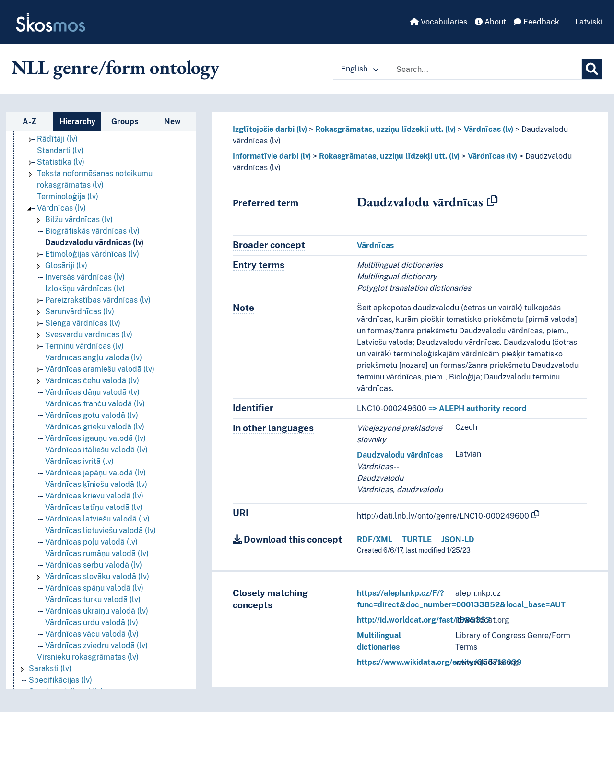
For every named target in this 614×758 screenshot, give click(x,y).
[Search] (591, 69)
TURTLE (417, 539)
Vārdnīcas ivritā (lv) (79, 461)
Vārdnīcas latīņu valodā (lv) (93, 507)
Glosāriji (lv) (66, 265)
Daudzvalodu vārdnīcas (400, 455)
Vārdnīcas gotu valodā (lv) (91, 415)
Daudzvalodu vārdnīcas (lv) (94, 242)
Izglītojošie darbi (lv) (270, 129)
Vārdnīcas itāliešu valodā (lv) (96, 449)
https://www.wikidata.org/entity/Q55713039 (439, 662)
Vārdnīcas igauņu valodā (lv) (95, 438)
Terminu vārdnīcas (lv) (84, 346)
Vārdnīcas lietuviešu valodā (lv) (100, 530)
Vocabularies (443, 21)
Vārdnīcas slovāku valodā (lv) (97, 576)
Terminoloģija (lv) (67, 196)
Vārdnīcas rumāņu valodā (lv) (97, 553)
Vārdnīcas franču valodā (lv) (95, 403)
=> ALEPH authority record (477, 408)
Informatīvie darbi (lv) (272, 156)
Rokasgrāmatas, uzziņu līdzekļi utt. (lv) (385, 129)
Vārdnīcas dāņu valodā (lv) (92, 392)
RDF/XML (374, 539)
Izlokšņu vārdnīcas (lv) (85, 288)
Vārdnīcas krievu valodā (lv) (94, 495)
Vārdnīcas (375, 245)
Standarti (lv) (60, 150)
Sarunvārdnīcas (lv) (79, 311)
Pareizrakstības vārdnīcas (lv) (98, 300)
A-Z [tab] (29, 121)
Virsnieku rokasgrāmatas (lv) (88, 657)
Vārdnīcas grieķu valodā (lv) (94, 426)
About (494, 21)
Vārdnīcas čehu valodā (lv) (92, 380)
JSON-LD (457, 539)
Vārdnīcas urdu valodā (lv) (91, 622)
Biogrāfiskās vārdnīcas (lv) (92, 231)
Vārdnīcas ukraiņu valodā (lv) (96, 611)
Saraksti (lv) (50, 668)
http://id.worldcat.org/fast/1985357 (424, 620)
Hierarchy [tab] (77, 121)
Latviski (588, 21)
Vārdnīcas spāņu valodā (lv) (94, 587)
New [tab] (172, 121)
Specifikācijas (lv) (60, 680)
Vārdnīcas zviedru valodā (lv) (96, 645)
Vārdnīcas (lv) (61, 208)
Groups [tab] (124, 121)
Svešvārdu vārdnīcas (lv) (88, 334)
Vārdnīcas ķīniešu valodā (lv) (96, 484)
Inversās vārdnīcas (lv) (85, 277)
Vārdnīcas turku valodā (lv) (93, 599)
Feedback (540, 21)
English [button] (355, 68)
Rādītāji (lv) (57, 138)
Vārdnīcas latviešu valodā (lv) (97, 518)
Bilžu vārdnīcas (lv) (79, 219)
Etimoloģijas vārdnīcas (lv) (92, 254)
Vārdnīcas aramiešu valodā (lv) (99, 369)
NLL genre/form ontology (115, 67)
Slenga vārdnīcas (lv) (82, 323)
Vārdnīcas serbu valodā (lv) (93, 564)
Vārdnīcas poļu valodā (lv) (91, 541)
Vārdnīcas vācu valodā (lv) (92, 634)
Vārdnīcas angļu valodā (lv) (93, 357)
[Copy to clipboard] (492, 201)
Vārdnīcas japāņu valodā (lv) (95, 472)
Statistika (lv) (60, 161)
